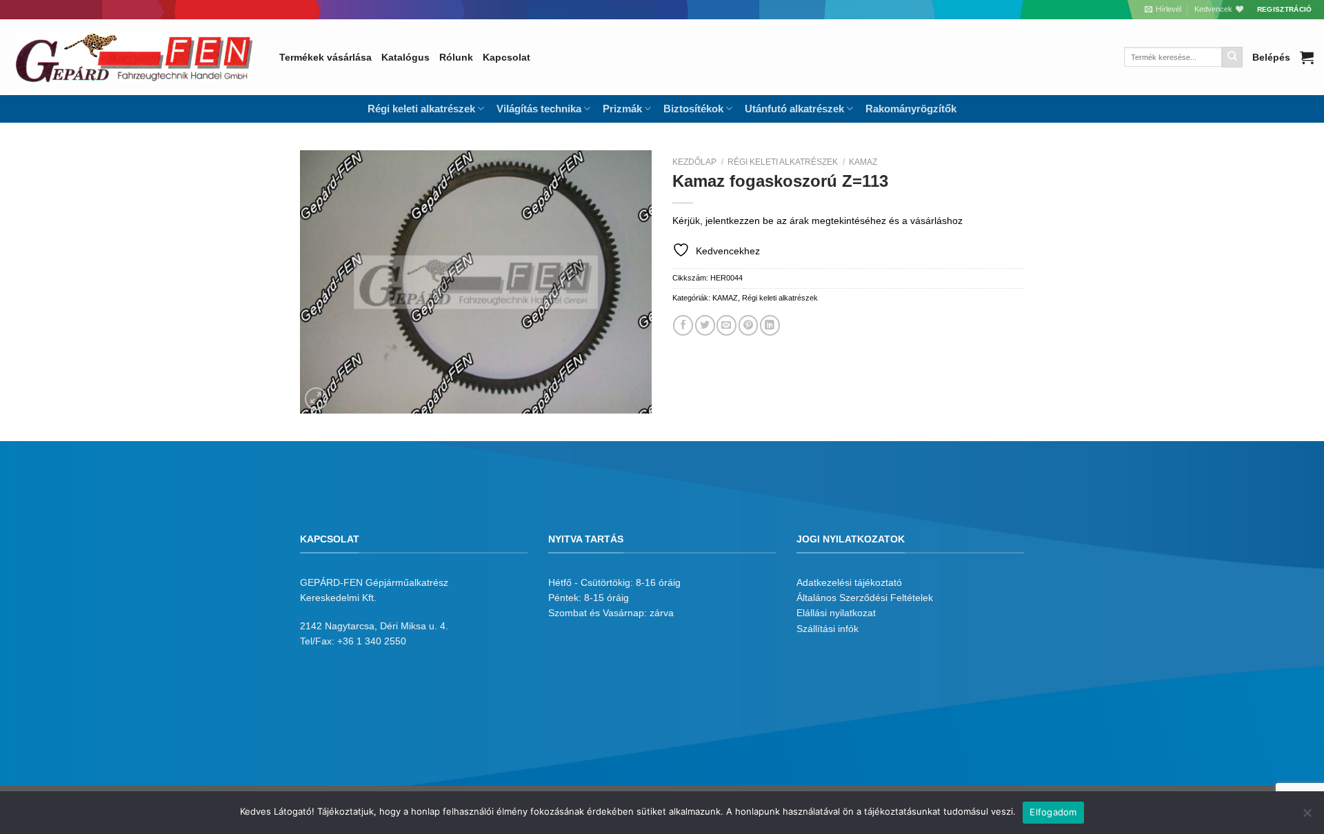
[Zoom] (316, 399)
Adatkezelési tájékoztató (849, 582)
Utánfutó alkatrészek (794, 108)
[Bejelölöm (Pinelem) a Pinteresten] (749, 325)
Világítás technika (538, 108)
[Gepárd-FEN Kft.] (134, 57)
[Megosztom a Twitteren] (705, 325)
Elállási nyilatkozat (836, 612)
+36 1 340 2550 (371, 641)
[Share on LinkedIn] (770, 325)
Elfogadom (1053, 811)
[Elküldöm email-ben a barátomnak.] (726, 325)
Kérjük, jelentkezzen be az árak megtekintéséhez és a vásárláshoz (817, 220)
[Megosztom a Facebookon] (683, 325)
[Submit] (1232, 57)
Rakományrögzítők (910, 108)
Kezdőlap (694, 162)
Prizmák (622, 108)
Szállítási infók (827, 628)
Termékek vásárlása (325, 57)
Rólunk (456, 57)
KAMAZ (863, 162)
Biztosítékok (693, 108)
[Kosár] (1307, 57)
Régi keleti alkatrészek (783, 162)
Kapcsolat (506, 57)
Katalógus (405, 57)
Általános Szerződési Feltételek (864, 597)
